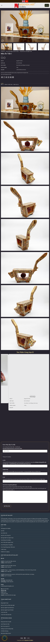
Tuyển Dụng (3, 549)
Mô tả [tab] (2, 84)
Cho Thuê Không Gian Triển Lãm (8, 547)
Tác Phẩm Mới (4, 533)
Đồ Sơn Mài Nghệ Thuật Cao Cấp (12, 51)
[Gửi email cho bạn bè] (9, 77)
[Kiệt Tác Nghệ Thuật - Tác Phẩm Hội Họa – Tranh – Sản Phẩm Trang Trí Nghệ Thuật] (25, 5)
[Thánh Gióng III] (25, 374)
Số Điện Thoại (5, 469)
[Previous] (3, 26)
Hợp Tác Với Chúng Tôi (5, 535)
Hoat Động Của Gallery (6, 540)
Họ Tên (4, 460)
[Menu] (1, 5)
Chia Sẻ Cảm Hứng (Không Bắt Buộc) (10, 484)
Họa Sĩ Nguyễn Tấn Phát (7, 74)
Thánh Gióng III (25, 396)
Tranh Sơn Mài (4, 612)
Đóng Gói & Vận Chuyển (6, 621)
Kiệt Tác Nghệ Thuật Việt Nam (7, 607)
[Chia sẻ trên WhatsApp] (2, 77)
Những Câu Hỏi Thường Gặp (7, 628)
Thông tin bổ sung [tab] (8, 84)
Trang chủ (3, 51)
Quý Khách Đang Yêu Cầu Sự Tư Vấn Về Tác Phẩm (12, 448)
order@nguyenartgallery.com (7, 586)
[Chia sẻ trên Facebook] (4, 77)
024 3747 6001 (5, 588)
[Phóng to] (2, 41)
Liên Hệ (2, 530)
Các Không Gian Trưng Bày (7, 544)
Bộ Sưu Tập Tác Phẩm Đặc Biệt (7, 605)
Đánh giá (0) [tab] (16, 84)
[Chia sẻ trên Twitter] (6, 77)
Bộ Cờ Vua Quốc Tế (5, 626)
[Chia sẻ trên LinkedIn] (13, 77)
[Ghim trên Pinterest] (11, 77)
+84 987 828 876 (9, 581)
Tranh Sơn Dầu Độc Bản (6, 614)
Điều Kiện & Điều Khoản (6, 633)
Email (4, 477)
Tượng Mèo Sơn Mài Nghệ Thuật (26, 51)
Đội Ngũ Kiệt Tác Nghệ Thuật (7, 537)
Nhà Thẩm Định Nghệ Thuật (7, 542)
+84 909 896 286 (8, 580)
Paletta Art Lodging (5, 551)
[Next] (46, 26)
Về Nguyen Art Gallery (6, 528)
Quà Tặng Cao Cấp (5, 624)
